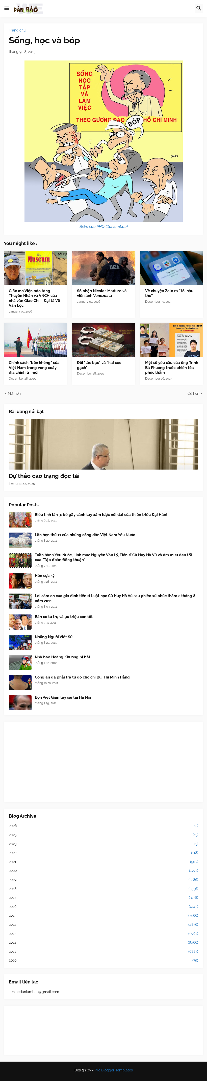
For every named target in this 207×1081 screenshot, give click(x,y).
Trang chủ (17, 30)
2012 (103, 942)
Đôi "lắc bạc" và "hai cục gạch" (99, 365)
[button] (7, 8)
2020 (103, 871)
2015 (103, 915)
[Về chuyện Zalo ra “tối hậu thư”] (171, 268)
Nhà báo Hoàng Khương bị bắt (62, 657)
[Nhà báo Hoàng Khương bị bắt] (20, 662)
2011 (103, 951)
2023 (103, 844)
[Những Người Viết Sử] (20, 642)
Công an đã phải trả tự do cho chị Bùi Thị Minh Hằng (82, 677)
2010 (103, 960)
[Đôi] (103, 340)
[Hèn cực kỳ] (20, 581)
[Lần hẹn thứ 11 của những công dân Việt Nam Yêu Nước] (20, 540)
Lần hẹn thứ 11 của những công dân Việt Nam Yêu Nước (85, 535)
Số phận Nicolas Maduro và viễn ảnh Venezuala (102, 293)
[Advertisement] (103, 762)
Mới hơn (14, 393)
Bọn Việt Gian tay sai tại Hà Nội (63, 697)
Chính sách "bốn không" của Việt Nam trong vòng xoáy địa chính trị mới (34, 367)
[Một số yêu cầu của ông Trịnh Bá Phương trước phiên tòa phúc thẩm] (171, 340)
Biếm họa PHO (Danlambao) (104, 226)
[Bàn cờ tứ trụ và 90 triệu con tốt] (20, 622)
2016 (103, 907)
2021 (103, 862)
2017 (103, 897)
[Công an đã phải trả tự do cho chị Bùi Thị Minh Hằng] (20, 682)
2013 (103, 934)
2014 (103, 924)
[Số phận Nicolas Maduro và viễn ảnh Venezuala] (103, 268)
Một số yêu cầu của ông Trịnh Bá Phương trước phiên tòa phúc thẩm (171, 367)
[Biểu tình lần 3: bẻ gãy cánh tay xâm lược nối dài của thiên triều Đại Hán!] (20, 520)
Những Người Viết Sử (53, 637)
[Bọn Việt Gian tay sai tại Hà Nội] (20, 702)
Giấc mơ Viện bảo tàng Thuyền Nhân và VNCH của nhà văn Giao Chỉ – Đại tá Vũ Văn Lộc (34, 298)
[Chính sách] (35, 340)
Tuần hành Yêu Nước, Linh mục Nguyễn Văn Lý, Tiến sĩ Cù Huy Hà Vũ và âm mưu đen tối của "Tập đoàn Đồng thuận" (113, 557)
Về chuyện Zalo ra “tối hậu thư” (169, 293)
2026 (103, 826)
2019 (103, 880)
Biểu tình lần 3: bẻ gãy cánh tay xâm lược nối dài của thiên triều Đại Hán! (101, 514)
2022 (103, 853)
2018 (103, 889)
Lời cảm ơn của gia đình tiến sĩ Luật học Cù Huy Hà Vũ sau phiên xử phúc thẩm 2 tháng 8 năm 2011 (115, 598)
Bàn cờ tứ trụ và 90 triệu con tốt (64, 616)
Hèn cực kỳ (45, 575)
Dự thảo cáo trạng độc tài (44, 475)
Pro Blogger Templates (114, 1070)
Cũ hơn (193, 393)
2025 (103, 835)
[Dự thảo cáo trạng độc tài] (103, 444)
